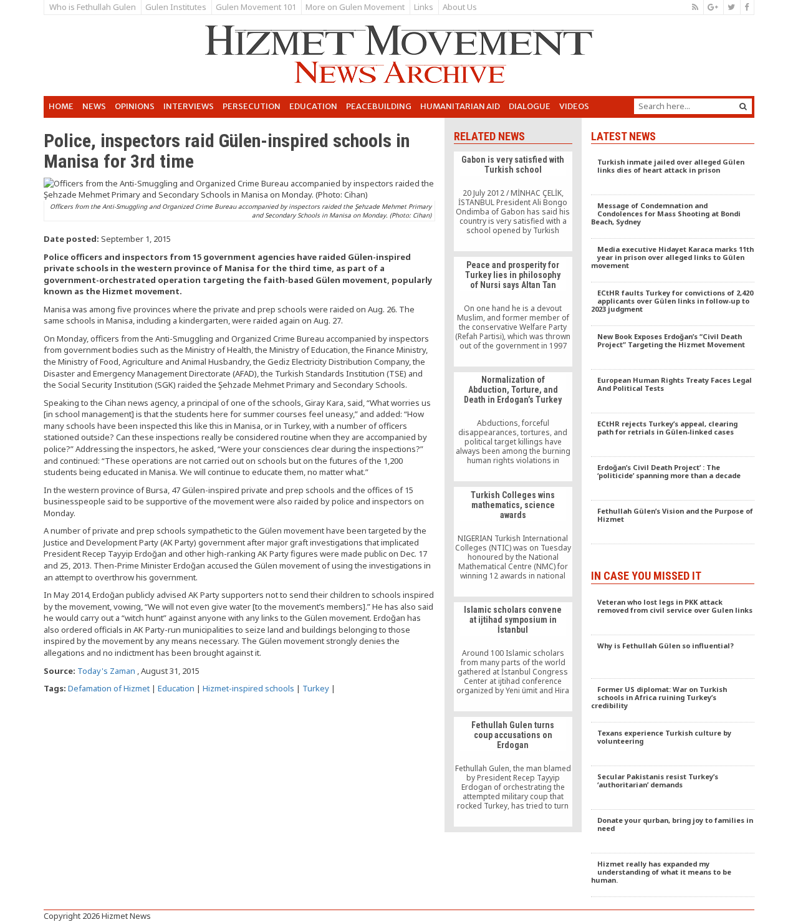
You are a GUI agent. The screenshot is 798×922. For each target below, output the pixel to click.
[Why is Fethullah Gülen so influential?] (673, 657)
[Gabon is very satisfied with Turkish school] (513, 201)
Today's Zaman (106, 670)
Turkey (315, 688)
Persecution (252, 106)
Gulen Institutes (175, 6)
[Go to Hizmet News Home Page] (399, 54)
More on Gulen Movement (355, 6)
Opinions (135, 106)
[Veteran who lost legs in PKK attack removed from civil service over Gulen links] (673, 613)
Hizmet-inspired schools (248, 688)
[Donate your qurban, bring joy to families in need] (673, 831)
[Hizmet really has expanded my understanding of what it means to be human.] (673, 875)
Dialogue (529, 106)
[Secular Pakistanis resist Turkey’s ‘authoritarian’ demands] (673, 788)
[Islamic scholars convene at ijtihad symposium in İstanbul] (513, 657)
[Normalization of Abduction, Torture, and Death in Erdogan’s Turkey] (513, 427)
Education (313, 106)
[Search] (743, 106)
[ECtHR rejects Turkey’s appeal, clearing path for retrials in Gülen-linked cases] (673, 435)
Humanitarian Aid (460, 106)
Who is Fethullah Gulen (92, 6)
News (94, 106)
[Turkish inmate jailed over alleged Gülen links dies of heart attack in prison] (673, 173)
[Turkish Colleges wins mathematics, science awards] (513, 542)
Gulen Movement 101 (256, 6)
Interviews (188, 106)
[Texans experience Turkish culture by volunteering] (673, 744)
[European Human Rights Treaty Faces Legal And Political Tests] (673, 391)
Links (423, 6)
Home (61, 106)
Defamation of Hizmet (109, 688)
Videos (574, 106)
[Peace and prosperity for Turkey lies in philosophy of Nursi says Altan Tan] (513, 312)
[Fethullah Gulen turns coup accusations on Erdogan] (513, 772)
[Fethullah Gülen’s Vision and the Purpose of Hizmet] (673, 522)
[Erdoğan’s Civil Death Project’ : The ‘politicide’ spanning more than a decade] (673, 479)
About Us (460, 6)
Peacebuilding (378, 106)
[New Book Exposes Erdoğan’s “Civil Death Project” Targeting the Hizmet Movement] (673, 348)
